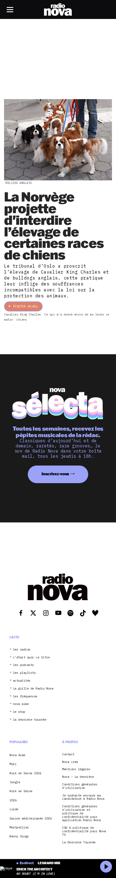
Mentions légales (76, 769)
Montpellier (19, 827)
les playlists (24, 673)
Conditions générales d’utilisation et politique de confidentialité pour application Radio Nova (81, 813)
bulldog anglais (18, 183)
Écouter (25, 306)
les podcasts (23, 665)
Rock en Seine (20, 791)
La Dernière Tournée (78, 842)
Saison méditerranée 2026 (30, 818)
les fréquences (25, 696)
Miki (12, 764)
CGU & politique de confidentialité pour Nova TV (84, 831)
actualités (21, 680)
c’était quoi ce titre (31, 657)
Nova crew (70, 762)
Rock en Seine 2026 (25, 773)
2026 (12, 800)
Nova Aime (17, 755)
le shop (19, 712)
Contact (68, 754)
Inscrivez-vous (55, 473)
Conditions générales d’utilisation (79, 786)
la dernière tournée (29, 719)
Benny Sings (19, 836)
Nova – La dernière (78, 777)
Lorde (13, 809)
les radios (21, 649)
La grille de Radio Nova (33, 688)
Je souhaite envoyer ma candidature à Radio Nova (83, 797)
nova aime (21, 704)
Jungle (14, 782)
